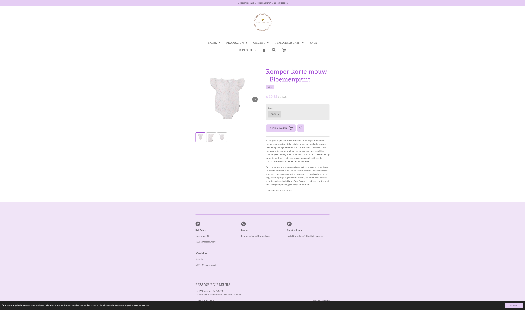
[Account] (264, 50)
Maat (270, 108)
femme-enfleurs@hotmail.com (255, 236)
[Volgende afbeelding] (255, 99)
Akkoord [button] (513, 305)
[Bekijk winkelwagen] (284, 50)
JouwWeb (325, 301)
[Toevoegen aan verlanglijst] (300, 128)
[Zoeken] (274, 49)
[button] (200, 137)
